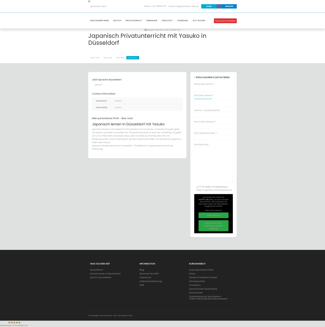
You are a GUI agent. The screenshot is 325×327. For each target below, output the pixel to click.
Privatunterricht (134, 20)
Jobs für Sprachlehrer (100, 277)
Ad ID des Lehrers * (203, 97)
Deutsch (117, 20)
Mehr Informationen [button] (213, 210)
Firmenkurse (151, 20)
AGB (142, 285)
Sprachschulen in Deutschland (105, 273)
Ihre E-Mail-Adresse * (205, 121)
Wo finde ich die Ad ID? (203, 99)
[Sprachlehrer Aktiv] (97, 6)
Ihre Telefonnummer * (205, 133)
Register (229, 6)
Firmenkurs (195, 285)
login (209, 6)
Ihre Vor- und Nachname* (207, 110)
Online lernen (196, 292)
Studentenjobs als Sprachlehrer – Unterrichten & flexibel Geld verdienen (208, 297)
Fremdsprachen (197, 281)
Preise (192, 273)
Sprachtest (167, 20)
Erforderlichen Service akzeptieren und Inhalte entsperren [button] (213, 226)
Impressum (145, 277)
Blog (142, 270)
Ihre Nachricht (201, 144)
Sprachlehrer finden (99, 20)
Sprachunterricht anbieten (225, 21)
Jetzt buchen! (198, 20)
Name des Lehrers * (204, 83)
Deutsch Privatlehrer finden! (203, 277)
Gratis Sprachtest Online (201, 270)
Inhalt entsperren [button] (214, 215)
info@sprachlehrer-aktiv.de (186, 6)
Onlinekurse (182, 20)
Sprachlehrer (132, 58)
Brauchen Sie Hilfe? (149, 273)
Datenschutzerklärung (151, 281)
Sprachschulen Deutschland (203, 289)
